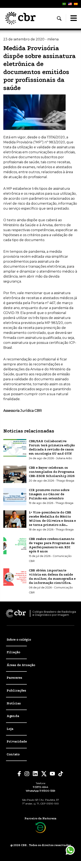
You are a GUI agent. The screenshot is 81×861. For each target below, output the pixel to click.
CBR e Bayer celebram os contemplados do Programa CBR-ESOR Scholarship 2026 (52, 472)
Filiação (13, 652)
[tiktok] (60, 773)
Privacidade (17, 741)
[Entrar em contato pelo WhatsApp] (70, 850)
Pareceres (14, 678)
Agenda (13, 716)
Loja (10, 729)
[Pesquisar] (59, 18)
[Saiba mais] (40, 827)
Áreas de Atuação (21, 665)
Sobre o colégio (19, 639)
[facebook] (19, 773)
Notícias (14, 703)
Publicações (16, 690)
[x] (44, 773)
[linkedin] (35, 773)
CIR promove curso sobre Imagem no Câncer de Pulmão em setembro (49, 494)
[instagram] (26, 773)
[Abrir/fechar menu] (73, 18)
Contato (13, 754)
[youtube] (52, 774)
